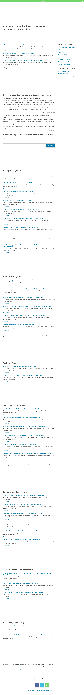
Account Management (63, 52)
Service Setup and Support (64, 57)
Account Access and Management (66, 61)
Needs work (49, 679)
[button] (82, 1)
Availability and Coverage (64, 64)
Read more (6, 180)
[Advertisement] (29, 82)
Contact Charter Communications (66, 47)
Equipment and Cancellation (65, 59)
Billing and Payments (63, 50)
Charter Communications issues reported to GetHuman (17, 669)
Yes (44, 679)
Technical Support (62, 54)
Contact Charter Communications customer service (16, 70)
